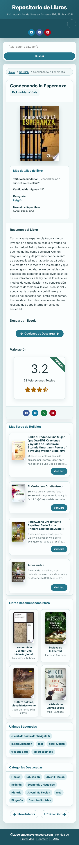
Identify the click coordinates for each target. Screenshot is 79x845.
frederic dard (19, 751)
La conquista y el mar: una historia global (24, 651)
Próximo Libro (53, 814)
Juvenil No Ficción (38, 792)
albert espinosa (43, 751)
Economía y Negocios (41, 784)
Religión (24, 71)
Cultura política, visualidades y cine (24, 703)
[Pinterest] (47, 32)
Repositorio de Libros (39, 7)
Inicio (11, 71)
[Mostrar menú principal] (71, 24)
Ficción (16, 776)
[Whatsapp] (44, 413)
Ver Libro (59, 471)
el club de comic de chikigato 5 (30, 736)
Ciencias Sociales (40, 800)
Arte (58, 792)
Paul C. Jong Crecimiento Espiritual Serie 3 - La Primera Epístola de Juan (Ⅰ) (46, 525)
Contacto (42, 839)
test (40, 743)
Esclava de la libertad (55, 649)
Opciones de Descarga (39, 333)
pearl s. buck (57, 743)
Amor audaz (36, 565)
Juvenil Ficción (55, 776)
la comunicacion (21, 743)
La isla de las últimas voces (55, 706)
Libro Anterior (26, 814)
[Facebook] (39, 32)
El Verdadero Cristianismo (45, 486)
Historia (16, 792)
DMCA (55, 839)
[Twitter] (31, 32)
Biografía (17, 800)
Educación (33, 776)
